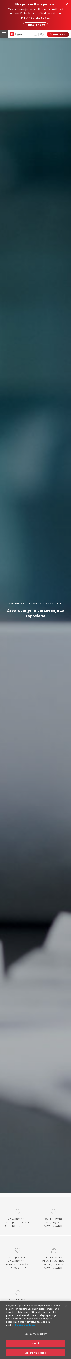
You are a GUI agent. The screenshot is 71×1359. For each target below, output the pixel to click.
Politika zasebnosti (26, 1325)
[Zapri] (65, 1306)
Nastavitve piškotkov (35, 1333)
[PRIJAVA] (42, 34)
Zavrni (35, 1343)
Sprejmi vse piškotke (36, 1352)
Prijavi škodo (35, 24)
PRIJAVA (42, 34)
